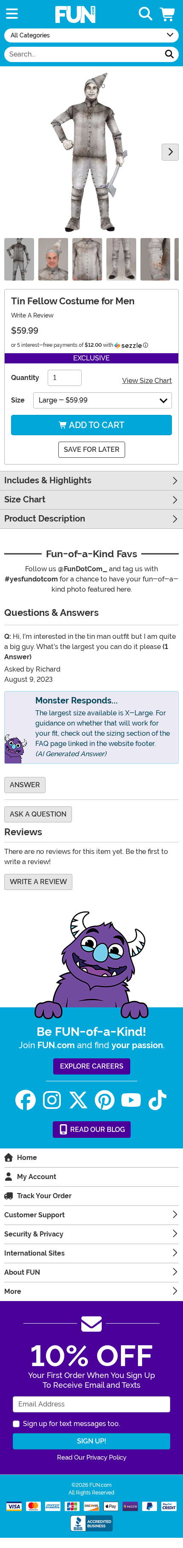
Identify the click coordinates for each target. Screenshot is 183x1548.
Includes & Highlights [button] (48, 480)
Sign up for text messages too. (71, 1424)
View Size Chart (147, 381)
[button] (168, 14)
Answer (25, 785)
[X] (78, 1100)
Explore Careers (91, 1066)
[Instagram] (52, 1100)
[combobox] (82, 54)
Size (18, 400)
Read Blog (97, 1130)
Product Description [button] (44, 519)
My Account (36, 1177)
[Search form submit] (169, 54)
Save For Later (92, 449)
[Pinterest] (104, 1100)
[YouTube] (131, 1100)
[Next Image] (170, 152)
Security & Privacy (33, 1234)
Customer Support (34, 1215)
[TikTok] (157, 1100)
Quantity (25, 378)
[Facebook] (25, 1100)
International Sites (34, 1253)
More (12, 1291)
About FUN (22, 1272)
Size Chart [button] (25, 500)
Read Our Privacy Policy (91, 1457)
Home (27, 1158)
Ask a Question (38, 814)
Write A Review (32, 315)
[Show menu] (12, 14)
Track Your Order (44, 1196)
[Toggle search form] (145, 14)
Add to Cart (95, 425)
